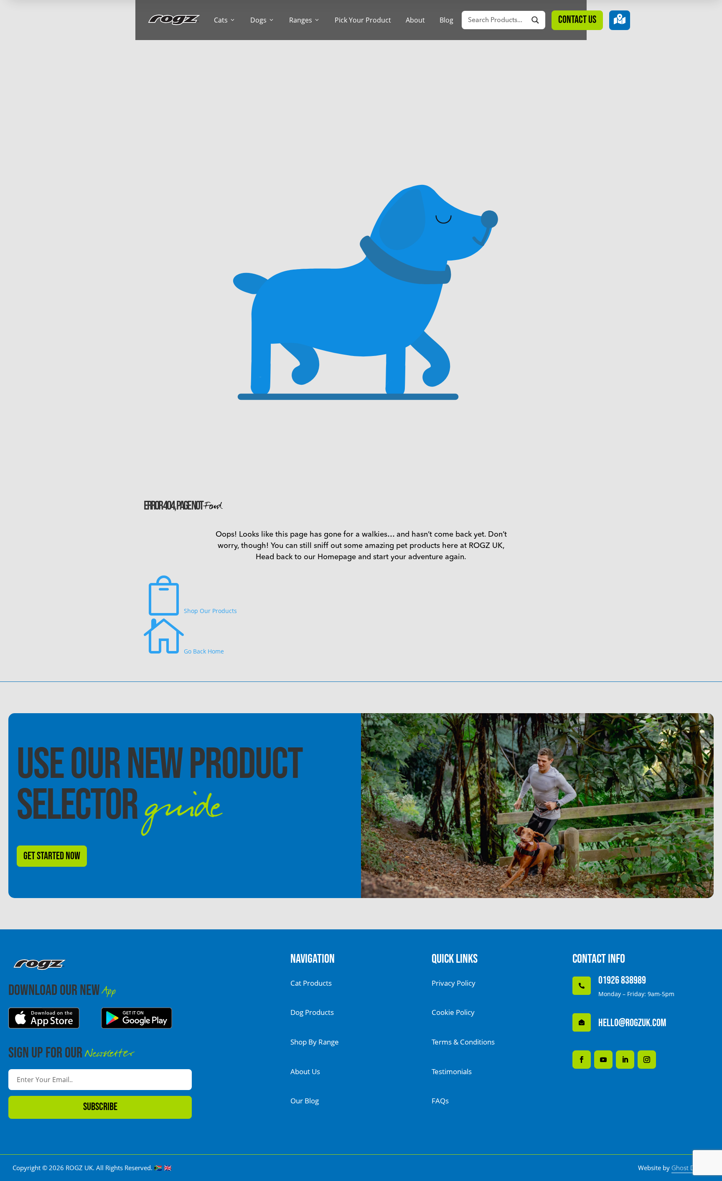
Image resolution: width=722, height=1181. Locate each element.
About (415, 20)
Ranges (304, 20)
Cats (225, 20)
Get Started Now (51, 856)
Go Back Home (184, 651)
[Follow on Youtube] (603, 1059)
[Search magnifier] (535, 20)
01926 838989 (622, 980)
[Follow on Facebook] (581, 1059)
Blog (446, 20)
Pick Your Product (363, 20)
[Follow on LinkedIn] (625, 1059)
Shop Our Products (190, 611)
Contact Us (577, 19)
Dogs (262, 20)
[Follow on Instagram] (647, 1059)
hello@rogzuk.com (632, 1023)
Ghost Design (690, 1167)
